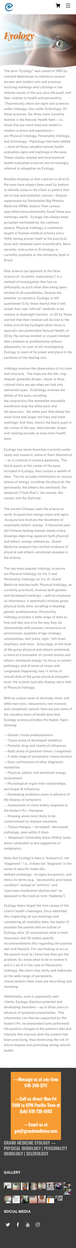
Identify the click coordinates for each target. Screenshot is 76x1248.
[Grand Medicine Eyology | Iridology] (9, 9)
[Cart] (58, 5)
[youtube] (28, 1224)
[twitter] (8, 1224)
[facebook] (18, 1224)
